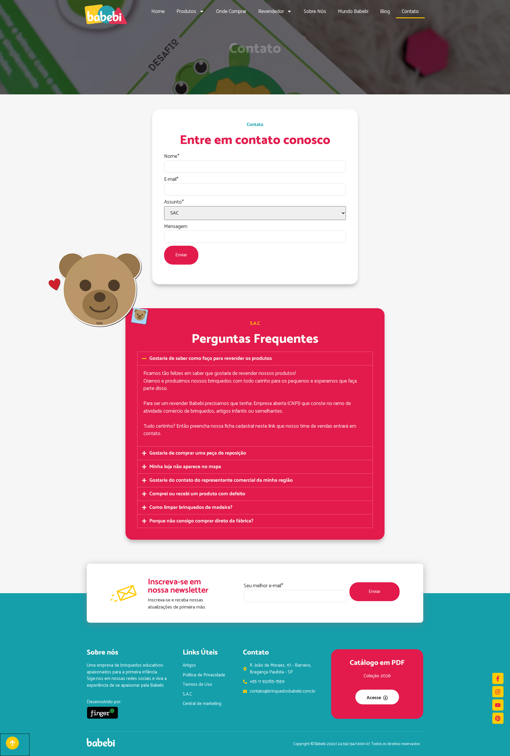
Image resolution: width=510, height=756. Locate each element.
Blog (385, 11)
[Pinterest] (498, 718)
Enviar (181, 255)
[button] (255, 358)
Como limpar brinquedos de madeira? (190, 507)
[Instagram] (498, 691)
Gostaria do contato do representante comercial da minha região (221, 480)
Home (158, 11)
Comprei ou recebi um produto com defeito (197, 494)
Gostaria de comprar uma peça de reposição (197, 453)
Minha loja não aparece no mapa (185, 467)
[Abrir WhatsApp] (495, 741)
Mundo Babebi (353, 11)
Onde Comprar (231, 11)
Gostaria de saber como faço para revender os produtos (210, 358)
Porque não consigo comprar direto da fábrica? (201, 521)
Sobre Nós (315, 11)
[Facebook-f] (498, 678)
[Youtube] (498, 705)
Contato (410, 11)
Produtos (186, 11)
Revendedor (271, 11)
